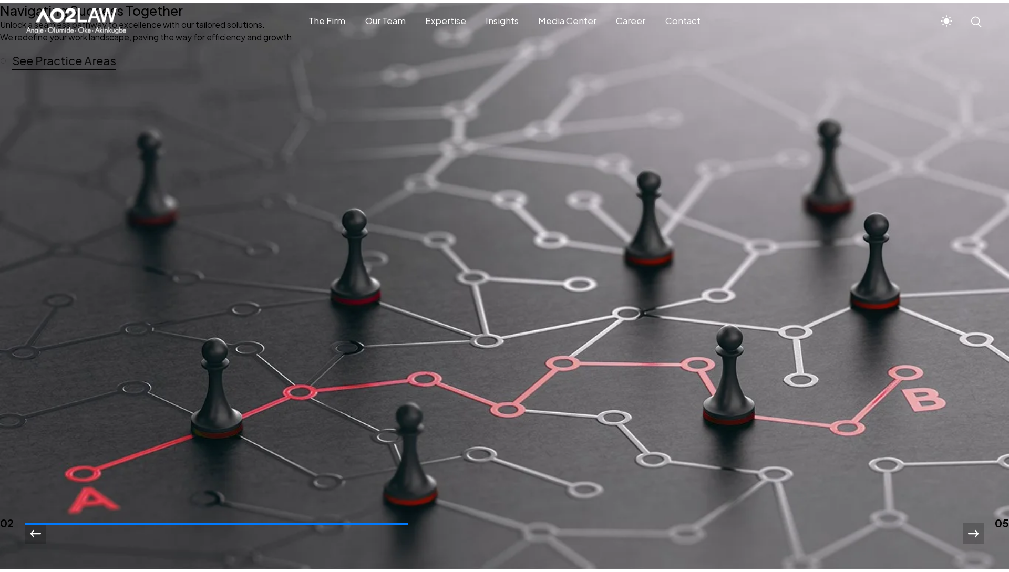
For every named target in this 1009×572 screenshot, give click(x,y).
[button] (62, 61)
